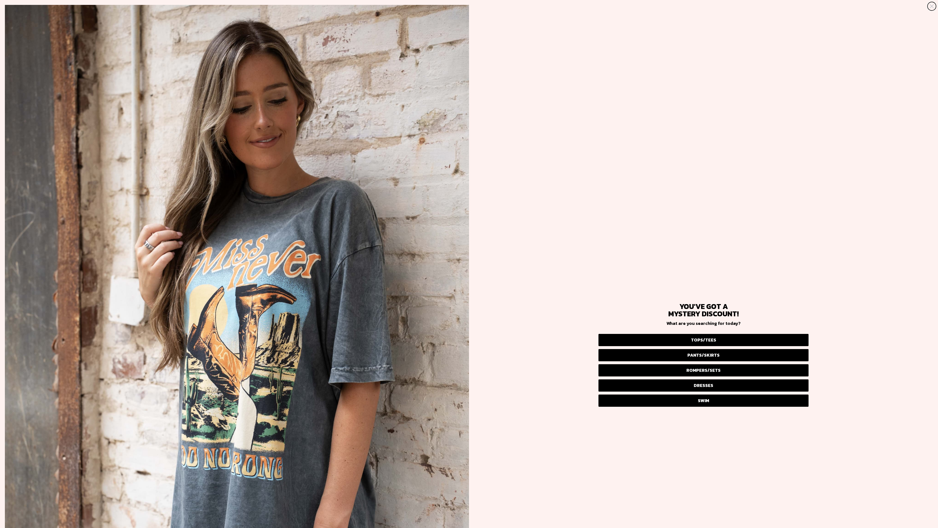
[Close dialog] (931, 6)
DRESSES (703, 385)
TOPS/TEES (703, 340)
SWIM (703, 400)
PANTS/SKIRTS (703, 355)
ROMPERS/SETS (703, 370)
